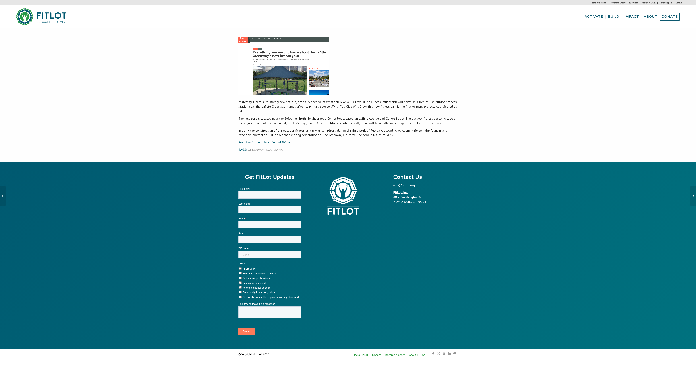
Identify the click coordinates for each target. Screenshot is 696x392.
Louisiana (274, 150)
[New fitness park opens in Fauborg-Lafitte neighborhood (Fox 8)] (3, 196)
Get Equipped (665, 2)
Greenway (256, 150)
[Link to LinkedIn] (449, 353)
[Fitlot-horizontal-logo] (41, 16)
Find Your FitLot (599, 2)
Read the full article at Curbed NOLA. (264, 142)
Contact (679, 2)
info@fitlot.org (404, 185)
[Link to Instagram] (444, 353)
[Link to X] (438, 353)
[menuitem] (599, 3)
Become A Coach (649, 2)
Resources (633, 2)
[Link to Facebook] (433, 353)
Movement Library (617, 2)
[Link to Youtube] (455, 353)
